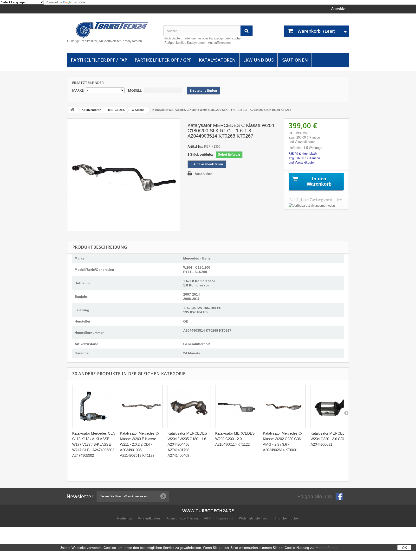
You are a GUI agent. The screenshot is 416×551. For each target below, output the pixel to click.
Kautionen (294, 60)
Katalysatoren (217, 60)
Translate (78, 2)
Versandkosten (149, 518)
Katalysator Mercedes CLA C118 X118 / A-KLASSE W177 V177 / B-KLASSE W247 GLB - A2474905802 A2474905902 (93, 444)
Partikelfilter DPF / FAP (99, 60)
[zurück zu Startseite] (72, 110)
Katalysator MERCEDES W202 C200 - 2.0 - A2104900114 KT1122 (235, 438)
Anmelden (338, 8)
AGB (208, 518)
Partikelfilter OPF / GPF (163, 60)
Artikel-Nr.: (195, 146)
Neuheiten (125, 518)
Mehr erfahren (327, 548)
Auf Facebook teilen (207, 164)
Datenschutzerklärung (182, 518)
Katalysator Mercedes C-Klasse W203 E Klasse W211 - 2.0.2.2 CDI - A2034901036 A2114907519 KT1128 (139, 444)
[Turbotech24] (111, 30)
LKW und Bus (258, 60)
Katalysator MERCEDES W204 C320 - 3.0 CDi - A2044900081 (330, 438)
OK (404, 548)
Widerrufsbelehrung (254, 518)
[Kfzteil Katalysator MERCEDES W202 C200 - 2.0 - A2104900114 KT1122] (236, 406)
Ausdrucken (204, 174)
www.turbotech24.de (208, 510)
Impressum (225, 518)
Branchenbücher (286, 518)
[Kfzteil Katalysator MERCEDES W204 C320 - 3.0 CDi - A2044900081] (332, 406)
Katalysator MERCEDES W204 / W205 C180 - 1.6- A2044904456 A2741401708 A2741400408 (187, 444)
